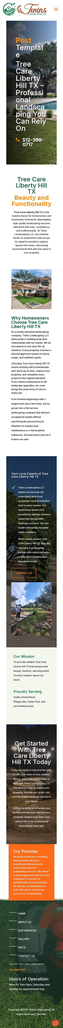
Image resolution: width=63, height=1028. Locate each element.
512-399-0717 (17, 969)
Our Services (27, 930)
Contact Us (24, 573)
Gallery (24, 938)
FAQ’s (21, 947)
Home (22, 913)
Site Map (41, 1014)
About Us (24, 922)
